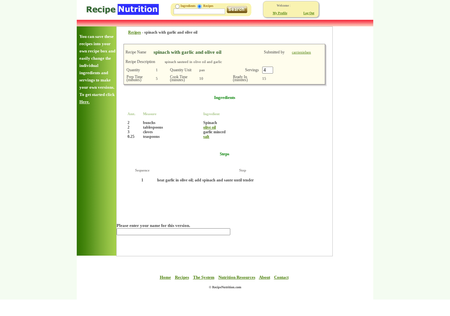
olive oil (209, 127)
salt (206, 136)
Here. (84, 101)
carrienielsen (301, 52)
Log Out (308, 13)
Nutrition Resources (236, 277)
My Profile (280, 13)
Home (165, 277)
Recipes (134, 32)
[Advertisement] (352, 125)
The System (203, 277)
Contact (281, 277)
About (264, 277)
